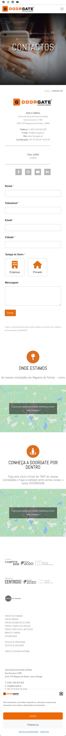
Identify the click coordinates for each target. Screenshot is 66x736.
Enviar (10, 313)
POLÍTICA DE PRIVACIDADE (28, 731)
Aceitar (33, 715)
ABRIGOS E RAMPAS (12, 633)
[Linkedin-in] (47, 172)
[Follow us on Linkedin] (13, 2)
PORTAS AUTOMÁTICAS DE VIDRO (17, 622)
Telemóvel (12, 203)
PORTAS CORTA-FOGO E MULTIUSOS (19, 629)
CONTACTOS (44, 731)
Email (9, 220)
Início (47, 91)
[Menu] (62, 8)
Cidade (10, 237)
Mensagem (11, 282)
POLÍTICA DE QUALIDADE (14, 645)
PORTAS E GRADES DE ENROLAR (17, 626)
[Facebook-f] (18, 172)
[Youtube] (38, 172)
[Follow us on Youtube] (17, 2)
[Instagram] (28, 172)
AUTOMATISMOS (11, 636)
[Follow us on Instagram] (8, 2)
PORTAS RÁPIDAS (11, 619)
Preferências (33, 724)
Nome (9, 186)
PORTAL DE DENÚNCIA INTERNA (17, 651)
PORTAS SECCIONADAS (14, 616)
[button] (61, 693)
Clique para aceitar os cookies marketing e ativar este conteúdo (33, 408)
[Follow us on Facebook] (3, 2)
